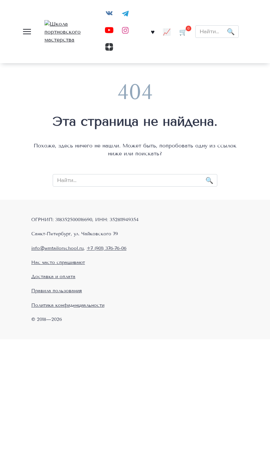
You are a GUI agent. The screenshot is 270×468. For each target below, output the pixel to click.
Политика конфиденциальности (67, 305)
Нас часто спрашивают (58, 262)
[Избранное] (153, 31)
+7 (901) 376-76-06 (106, 248)
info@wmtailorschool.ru (57, 248)
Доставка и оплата (53, 276)
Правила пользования (56, 291)
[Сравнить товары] (167, 31)
